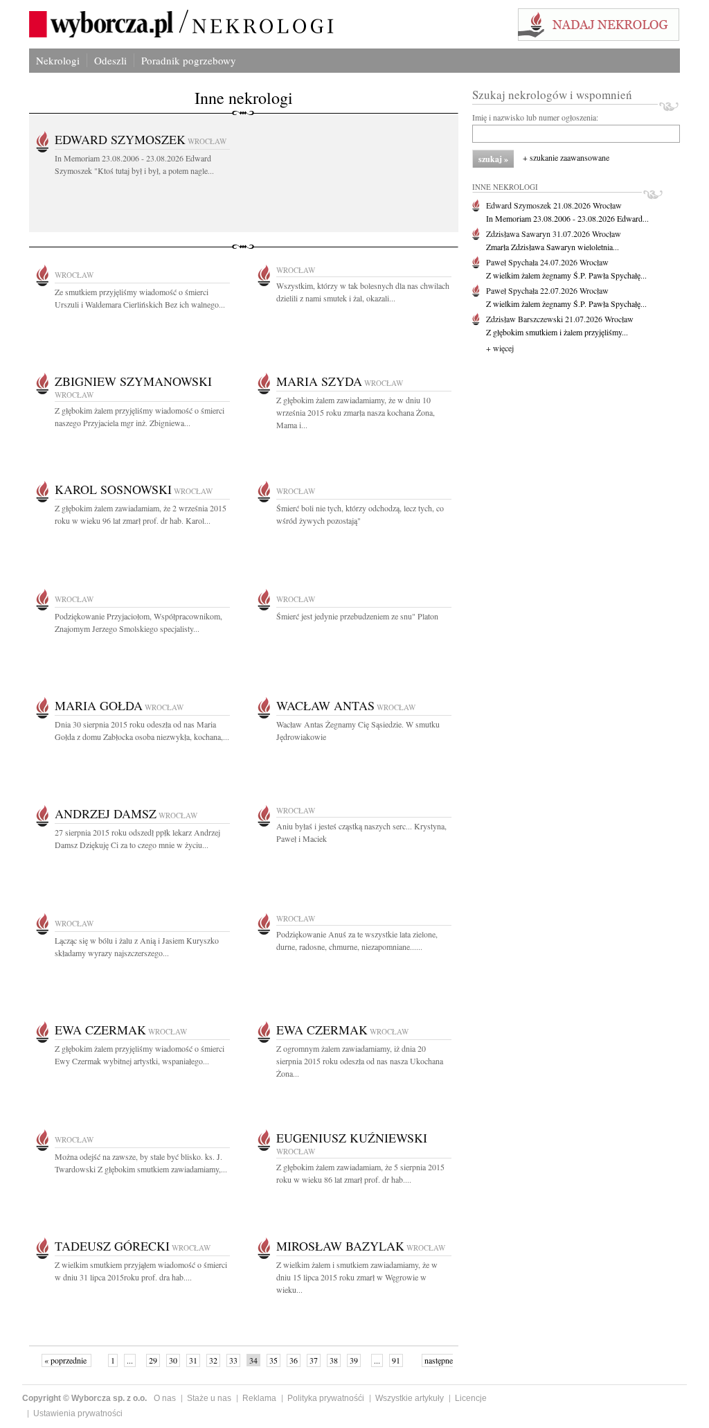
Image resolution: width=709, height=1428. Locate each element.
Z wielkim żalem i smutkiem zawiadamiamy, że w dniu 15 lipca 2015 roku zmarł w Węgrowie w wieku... (357, 1277)
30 (173, 1360)
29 (153, 1360)
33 (233, 1360)
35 (273, 1360)
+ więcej (500, 347)
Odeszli (110, 60)
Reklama (259, 1398)
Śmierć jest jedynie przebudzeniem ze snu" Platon (357, 616)
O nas (165, 1398)
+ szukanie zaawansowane (566, 157)
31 (193, 1360)
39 (354, 1360)
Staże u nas (209, 1398)
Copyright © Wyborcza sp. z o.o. (84, 1398)
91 (396, 1360)
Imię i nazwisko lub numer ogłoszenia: (535, 117)
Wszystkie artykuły (409, 1398)
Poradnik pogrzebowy (188, 60)
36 (293, 1360)
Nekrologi (58, 60)
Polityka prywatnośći (325, 1398)
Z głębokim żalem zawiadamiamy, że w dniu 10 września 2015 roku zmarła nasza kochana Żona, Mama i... (355, 412)
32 (213, 1360)
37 (313, 1360)
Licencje (471, 1398)
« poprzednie (66, 1360)
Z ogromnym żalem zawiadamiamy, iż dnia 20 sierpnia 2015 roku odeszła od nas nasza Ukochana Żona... (359, 1061)
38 (334, 1360)
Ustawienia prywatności (78, 1413)
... (130, 1360)
